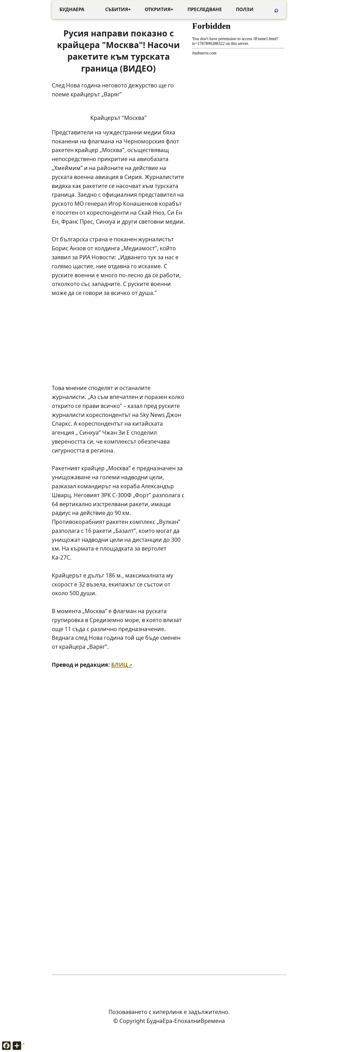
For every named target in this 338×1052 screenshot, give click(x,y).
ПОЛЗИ (244, 9)
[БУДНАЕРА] (71, 9)
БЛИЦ (119, 664)
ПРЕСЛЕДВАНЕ (204, 9)
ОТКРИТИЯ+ (159, 9)
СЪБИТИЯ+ (118, 9)
